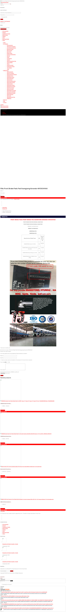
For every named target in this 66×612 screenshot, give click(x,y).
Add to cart (2, 196)
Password (2, 14)
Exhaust (4, 32)
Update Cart (3, 589)
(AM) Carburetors (10, 78)
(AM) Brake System (10, 77)
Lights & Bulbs (9, 62)
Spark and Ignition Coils (11, 61)
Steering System (10, 65)
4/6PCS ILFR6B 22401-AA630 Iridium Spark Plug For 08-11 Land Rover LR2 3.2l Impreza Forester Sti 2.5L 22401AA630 (23, 593)
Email (1, 357)
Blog (4, 101)
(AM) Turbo (9, 95)
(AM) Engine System (11, 85)
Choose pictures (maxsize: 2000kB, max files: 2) (9, 371)
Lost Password (7, 21)
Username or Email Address (5, 12)
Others (8, 63)
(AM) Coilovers (9, 79)
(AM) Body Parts (10, 75)
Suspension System (6, 33)
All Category (5, 43)
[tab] (34, 207)
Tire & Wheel (9, 67)
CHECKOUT (7, 589)
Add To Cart (2, 410)
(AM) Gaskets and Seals (11, 90)
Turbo (8, 69)
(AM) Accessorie (10, 71)
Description (4, 207)
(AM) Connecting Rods (11, 81)
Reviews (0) (4, 208)
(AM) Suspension (10, 94)
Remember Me (4, 17)
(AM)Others (9, 98)
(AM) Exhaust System (11, 86)
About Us (5, 99)
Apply (11, 580)
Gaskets (4, 36)
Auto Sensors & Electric (11, 47)
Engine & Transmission (11, 54)
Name (1, 355)
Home (3, 37)
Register (2, 21)
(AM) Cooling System (11, 82)
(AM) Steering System (11, 93)
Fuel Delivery (9, 58)
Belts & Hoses (9, 50)
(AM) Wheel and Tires (11, 97)
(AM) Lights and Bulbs (11, 91)
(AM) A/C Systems (10, 73)
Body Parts (9, 51)
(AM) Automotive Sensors (12, 74)
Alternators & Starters (11, 46)
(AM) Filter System (10, 87)
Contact (4, 102)
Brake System (5, 35)
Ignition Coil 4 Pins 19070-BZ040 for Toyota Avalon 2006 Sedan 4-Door (14, 597)
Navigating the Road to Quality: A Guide (10, 544)
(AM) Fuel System (10, 89)
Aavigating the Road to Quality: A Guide (10, 561)
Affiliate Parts (6, 70)
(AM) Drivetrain (10, 83)
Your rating (2, 362)
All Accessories (5, 31)
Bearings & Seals (5, 39)
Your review (3, 369)
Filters (3, 40)
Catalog (1, 104)
